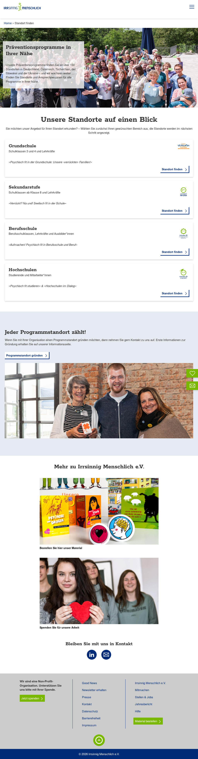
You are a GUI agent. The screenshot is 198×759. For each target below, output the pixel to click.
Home (8, 23)
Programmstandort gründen (25, 355)
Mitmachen (142, 690)
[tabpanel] (99, 68)
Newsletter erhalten (94, 690)
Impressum (89, 725)
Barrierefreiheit (91, 718)
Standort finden (172, 169)
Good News (89, 683)
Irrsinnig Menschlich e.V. (150, 683)
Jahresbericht (143, 704)
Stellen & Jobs (144, 697)
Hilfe (138, 711)
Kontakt (87, 704)
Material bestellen (146, 721)
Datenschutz (90, 711)
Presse (86, 697)
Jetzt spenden (30, 698)
